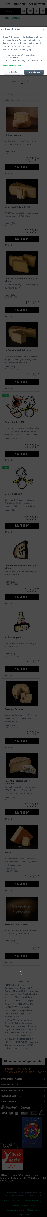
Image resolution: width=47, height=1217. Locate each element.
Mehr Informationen (12, 65)
